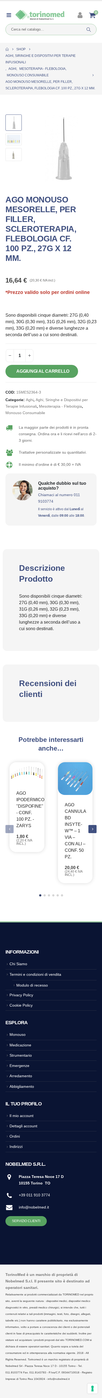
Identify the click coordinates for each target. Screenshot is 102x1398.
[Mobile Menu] (10, 15)
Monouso (18, 1034)
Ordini (15, 1136)
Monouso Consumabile (25, 413)
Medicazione (20, 1045)
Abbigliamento (22, 1086)
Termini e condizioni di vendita (35, 974)
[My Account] (80, 15)
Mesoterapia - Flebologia (60, 406)
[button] (34, 149)
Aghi (29, 400)
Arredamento (21, 1076)
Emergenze (19, 1065)
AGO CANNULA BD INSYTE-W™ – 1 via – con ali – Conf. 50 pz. (75, 831)
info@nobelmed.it (34, 1207)
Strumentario (21, 1055)
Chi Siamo (18, 964)
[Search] (88, 29)
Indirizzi (16, 1146)
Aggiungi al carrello (42, 371)
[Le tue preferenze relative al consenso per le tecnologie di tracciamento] (92, 1388)
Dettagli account (23, 1126)
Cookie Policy (21, 1005)
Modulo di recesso (32, 985)
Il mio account (21, 1116)
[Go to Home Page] (7, 49)
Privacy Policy (21, 995)
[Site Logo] (40, 15)
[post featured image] (27, 772)
